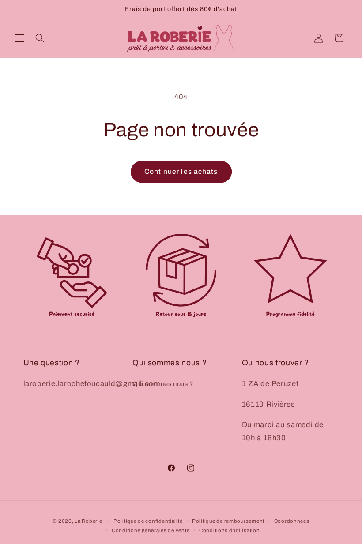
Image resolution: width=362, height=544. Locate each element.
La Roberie (88, 521)
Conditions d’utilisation (229, 530)
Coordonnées (291, 521)
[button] (19, 38)
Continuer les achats (181, 171)
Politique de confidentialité (148, 521)
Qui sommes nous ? (169, 363)
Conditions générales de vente (150, 530)
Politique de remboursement (228, 521)
